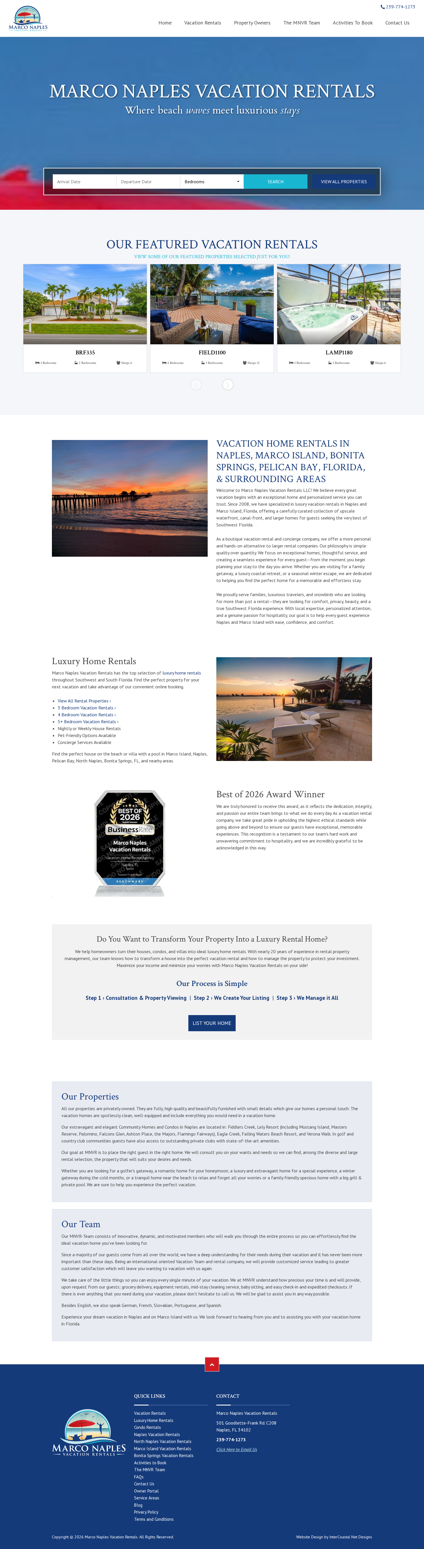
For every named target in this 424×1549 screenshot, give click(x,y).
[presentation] (196, 384)
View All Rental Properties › (84, 701)
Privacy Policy (146, 1512)
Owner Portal (146, 1491)
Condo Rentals (147, 1427)
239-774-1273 (400, 7)
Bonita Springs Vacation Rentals (164, 1455)
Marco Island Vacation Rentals (162, 1448)
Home (165, 22)
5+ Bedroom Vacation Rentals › (88, 721)
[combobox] (212, 181)
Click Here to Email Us (236, 1449)
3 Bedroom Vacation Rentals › (87, 708)
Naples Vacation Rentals (157, 1434)
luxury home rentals (181, 673)
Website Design (309, 1536)
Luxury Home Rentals (153, 1420)
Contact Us (397, 22)
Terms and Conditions (154, 1519)
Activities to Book (353, 22)
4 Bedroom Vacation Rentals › (87, 714)
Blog (138, 1505)
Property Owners (252, 22)
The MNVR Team (301, 22)
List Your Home (212, 1023)
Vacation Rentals (202, 22)
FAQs (139, 1477)
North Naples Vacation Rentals (163, 1441)
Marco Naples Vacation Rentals (28, 18)
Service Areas (146, 1498)
